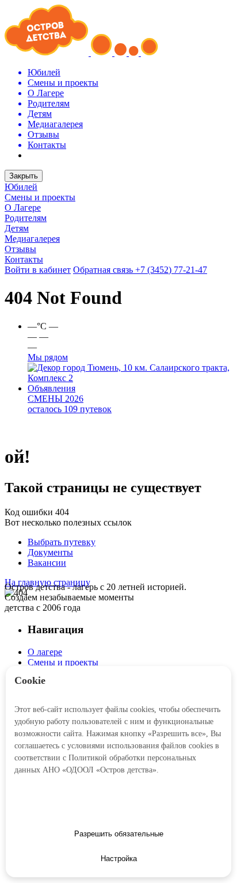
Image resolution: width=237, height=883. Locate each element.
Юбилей (21, 187)
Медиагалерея (32, 238)
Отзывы (20, 249)
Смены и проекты (40, 197)
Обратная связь (104, 270)
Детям (17, 228)
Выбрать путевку (61, 542)
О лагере (45, 652)
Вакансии (47, 563)
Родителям (26, 218)
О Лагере (23, 207)
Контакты (24, 259)
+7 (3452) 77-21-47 (171, 270)
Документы (50, 552)
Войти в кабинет (38, 270)
